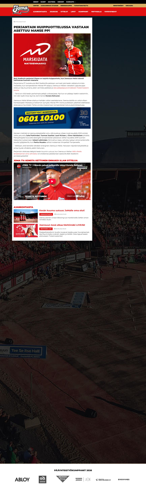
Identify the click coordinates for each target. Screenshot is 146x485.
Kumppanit (83, 12)
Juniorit (61, 2)
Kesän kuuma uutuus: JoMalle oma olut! (62, 210)
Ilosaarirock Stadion (49, 5)
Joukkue (54, 12)
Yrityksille (96, 12)
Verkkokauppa (66, 5)
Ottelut (64, 12)
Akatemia (51, 2)
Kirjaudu (129, 5)
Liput (73, 12)
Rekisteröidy (118, 5)
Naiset (43, 2)
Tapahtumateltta (81, 5)
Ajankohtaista (40, 12)
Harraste (70, 2)
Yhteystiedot (110, 12)
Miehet (35, 2)
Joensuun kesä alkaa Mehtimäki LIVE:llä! (62, 225)
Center (36, 5)
